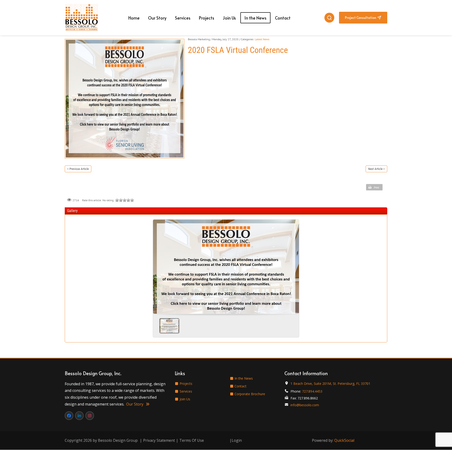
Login (237, 440)
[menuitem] (134, 17)
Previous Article (79, 169)
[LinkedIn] (79, 415)
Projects (185, 383)
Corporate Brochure (249, 394)
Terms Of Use (191, 440)
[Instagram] (89, 415)
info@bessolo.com (305, 405)
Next (293, 265)
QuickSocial (344, 440)
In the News (243, 378)
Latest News (262, 39)
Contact (240, 386)
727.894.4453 (312, 391)
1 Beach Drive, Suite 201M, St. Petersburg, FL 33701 (330, 383)
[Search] (329, 18)
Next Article (375, 169)
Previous (158, 265)
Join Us (184, 399)
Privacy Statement (159, 440)
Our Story (135, 404)
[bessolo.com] (82, 17)
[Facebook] (69, 415)
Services (185, 391)
